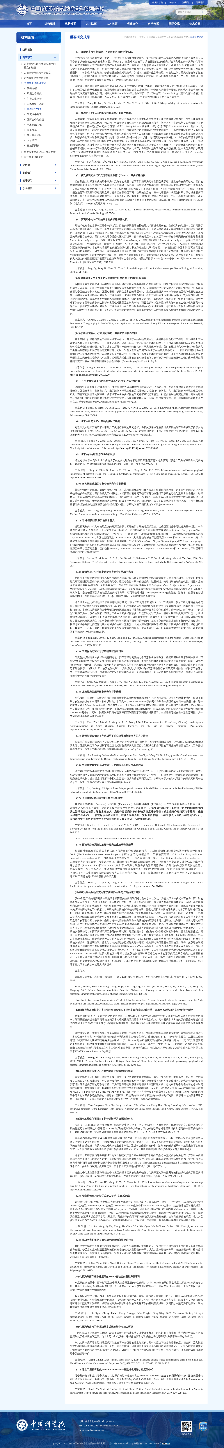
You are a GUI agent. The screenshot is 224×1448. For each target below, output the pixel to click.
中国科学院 (157, 2)
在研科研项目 (34, 135)
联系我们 (186, 2)
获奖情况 (32, 130)
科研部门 (27, 57)
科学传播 (153, 23)
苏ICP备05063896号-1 (120, 1443)
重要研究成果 (34, 109)
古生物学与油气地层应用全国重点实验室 (40, 66)
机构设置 (70, 23)
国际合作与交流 (35, 119)
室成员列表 (33, 145)
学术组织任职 (34, 124)
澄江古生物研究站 (33, 157)
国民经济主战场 (35, 104)
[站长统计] (166, 1443)
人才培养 (32, 140)
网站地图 (200, 2)
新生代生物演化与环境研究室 (40, 152)
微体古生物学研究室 (35, 83)
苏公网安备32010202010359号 (146, 1443)
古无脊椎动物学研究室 (36, 78)
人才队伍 (91, 23)
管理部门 (27, 180)
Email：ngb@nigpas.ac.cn (91, 1430)
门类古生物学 (34, 98)
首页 (29, 23)
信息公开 (194, 23)
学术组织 (27, 188)
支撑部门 (27, 172)
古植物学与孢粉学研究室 (37, 72)
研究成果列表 (34, 114)
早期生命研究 (34, 93)
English (172, 2)
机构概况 (49, 23)
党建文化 (132, 23)
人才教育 (112, 23)
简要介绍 (32, 88)
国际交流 (174, 23)
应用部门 (27, 165)
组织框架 (27, 49)
